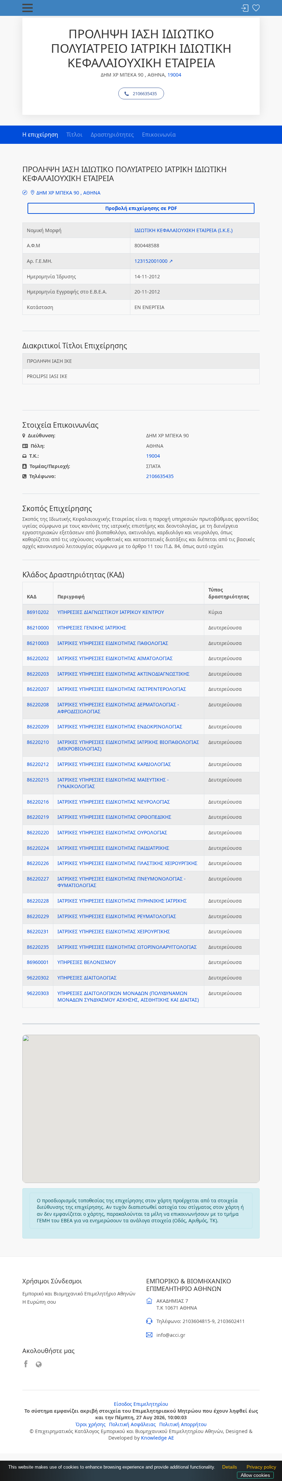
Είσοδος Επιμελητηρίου (141, 1404)
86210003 (38, 643)
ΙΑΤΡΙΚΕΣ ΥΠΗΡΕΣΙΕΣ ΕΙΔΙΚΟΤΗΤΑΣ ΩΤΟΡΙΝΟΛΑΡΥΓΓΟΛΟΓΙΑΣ (127, 947)
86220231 (38, 931)
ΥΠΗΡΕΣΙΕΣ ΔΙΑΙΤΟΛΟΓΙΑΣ (87, 977)
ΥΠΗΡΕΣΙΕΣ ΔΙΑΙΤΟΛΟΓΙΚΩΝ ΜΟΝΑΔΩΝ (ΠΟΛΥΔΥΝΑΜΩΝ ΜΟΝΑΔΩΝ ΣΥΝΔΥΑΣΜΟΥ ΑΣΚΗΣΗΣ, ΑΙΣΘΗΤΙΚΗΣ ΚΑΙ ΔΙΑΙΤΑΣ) (128, 996)
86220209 (38, 726)
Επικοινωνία (159, 134)
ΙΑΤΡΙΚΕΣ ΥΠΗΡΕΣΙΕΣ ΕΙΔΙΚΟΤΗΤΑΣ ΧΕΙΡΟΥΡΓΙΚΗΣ (113, 931)
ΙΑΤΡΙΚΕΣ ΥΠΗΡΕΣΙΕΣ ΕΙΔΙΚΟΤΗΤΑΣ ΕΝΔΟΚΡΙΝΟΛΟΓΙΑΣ (119, 726)
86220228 (38, 900)
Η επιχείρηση (40, 134)
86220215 (38, 779)
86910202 (38, 612)
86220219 (38, 817)
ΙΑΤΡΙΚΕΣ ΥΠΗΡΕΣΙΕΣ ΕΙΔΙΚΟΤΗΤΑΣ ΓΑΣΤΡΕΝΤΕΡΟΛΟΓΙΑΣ (121, 689)
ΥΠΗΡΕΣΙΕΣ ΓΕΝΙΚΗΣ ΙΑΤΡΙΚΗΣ (91, 627)
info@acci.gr (170, 1335)
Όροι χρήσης (91, 1424)
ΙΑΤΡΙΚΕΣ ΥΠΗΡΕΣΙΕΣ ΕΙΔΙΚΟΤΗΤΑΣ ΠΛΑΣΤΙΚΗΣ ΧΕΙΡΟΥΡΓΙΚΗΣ (127, 863)
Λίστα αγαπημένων (256, 8)
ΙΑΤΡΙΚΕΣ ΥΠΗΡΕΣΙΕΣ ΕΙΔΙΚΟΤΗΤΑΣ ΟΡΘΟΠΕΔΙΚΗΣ (114, 817)
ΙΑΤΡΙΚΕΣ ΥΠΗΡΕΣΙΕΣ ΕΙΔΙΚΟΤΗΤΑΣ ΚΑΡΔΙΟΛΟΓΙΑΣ (114, 764)
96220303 (38, 993)
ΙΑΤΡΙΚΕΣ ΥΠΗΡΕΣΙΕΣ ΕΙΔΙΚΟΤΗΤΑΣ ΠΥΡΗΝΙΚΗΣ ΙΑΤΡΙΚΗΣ (122, 900)
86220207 (38, 689)
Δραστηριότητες (112, 134)
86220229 (38, 916)
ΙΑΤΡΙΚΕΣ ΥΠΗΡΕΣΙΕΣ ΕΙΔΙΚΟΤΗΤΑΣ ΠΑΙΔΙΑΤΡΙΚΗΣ (113, 848)
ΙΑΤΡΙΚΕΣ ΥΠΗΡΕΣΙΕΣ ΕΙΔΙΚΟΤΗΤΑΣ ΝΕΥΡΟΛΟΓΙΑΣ (113, 801)
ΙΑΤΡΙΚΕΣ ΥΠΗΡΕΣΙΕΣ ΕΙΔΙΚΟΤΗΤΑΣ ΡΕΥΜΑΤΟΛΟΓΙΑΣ (116, 916)
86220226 (38, 863)
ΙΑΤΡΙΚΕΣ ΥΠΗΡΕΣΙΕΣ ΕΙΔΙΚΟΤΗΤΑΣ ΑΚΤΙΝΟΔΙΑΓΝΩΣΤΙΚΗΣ (123, 673)
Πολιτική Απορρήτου (183, 1424)
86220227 (38, 878)
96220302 (38, 977)
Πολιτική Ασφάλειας (132, 1424)
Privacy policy (260, 1467)
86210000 (38, 627)
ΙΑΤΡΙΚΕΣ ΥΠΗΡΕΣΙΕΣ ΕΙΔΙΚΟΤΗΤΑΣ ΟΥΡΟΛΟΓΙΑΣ (112, 832)
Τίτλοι (74, 134)
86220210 (38, 742)
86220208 (38, 704)
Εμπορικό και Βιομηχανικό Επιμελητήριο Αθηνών (78, 1293)
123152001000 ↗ (153, 261)
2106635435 (145, 93)
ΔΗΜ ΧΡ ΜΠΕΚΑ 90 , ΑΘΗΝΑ (67, 192)
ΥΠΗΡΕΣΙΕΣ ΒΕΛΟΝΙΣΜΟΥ (86, 962)
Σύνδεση (245, 8)
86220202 (38, 658)
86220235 (38, 947)
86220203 (38, 673)
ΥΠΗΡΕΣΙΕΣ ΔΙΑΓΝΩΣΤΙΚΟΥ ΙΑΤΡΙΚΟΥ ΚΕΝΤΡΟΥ (110, 612)
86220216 (38, 801)
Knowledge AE (157, 1437)
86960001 (38, 962)
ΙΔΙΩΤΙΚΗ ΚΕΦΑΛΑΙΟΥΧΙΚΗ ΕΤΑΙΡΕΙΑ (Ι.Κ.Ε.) (183, 230)
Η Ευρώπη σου (39, 1302)
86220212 (38, 764)
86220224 (38, 848)
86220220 (38, 832)
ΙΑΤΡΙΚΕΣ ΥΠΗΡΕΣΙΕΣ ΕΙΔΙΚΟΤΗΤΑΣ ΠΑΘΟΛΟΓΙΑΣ (112, 643)
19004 (174, 74)
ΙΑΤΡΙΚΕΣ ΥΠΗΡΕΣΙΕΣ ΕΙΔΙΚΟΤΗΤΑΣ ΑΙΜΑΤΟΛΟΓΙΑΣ (115, 658)
